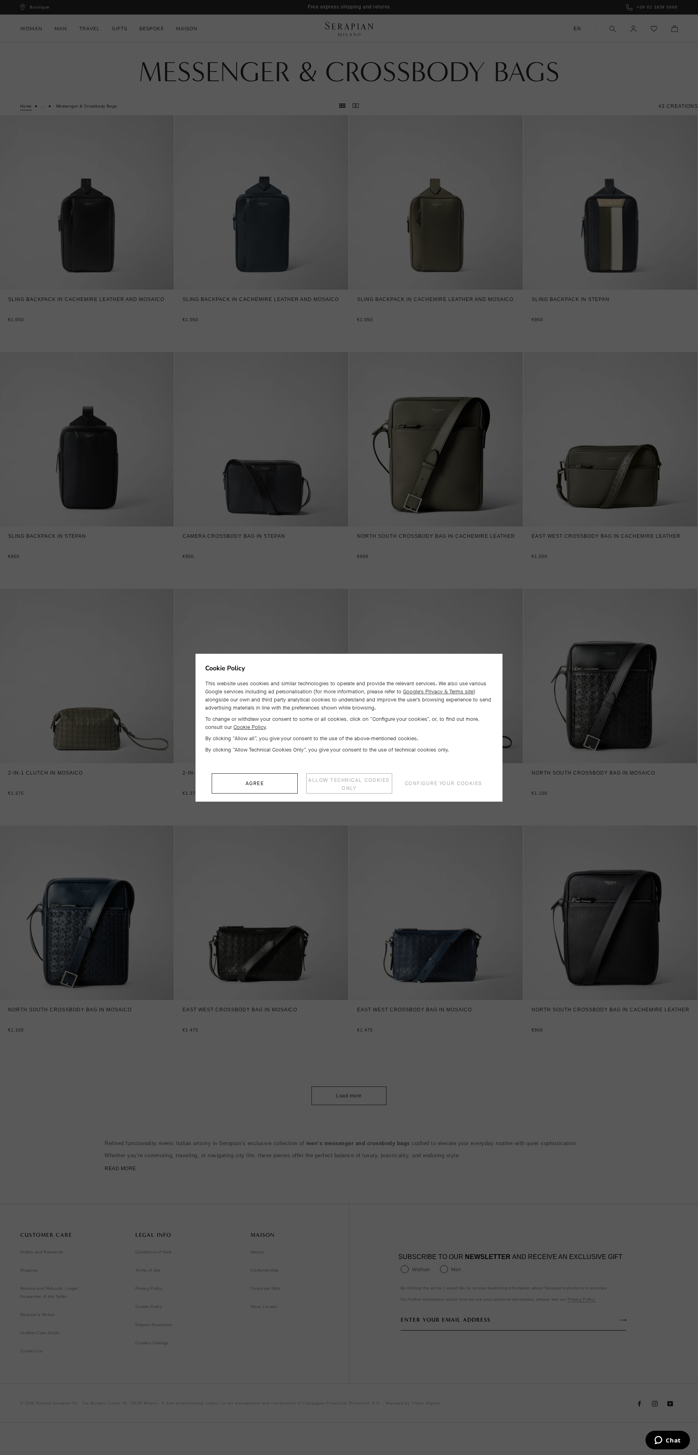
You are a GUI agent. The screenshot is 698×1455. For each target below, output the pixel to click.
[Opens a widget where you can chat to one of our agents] (667, 1441)
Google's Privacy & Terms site (438, 691)
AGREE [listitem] (255, 783)
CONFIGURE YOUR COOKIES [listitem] (443, 783)
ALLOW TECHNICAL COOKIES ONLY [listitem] (349, 784)
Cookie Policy (249, 727)
